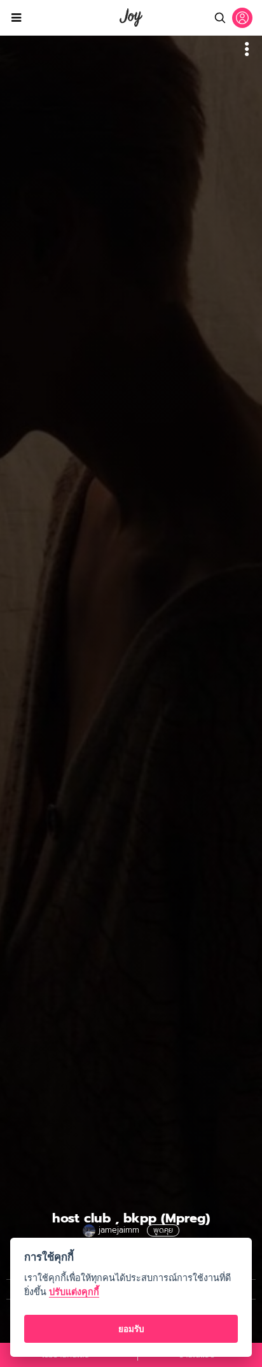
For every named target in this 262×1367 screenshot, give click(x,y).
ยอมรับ (131, 1329)
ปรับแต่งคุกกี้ (74, 1291)
